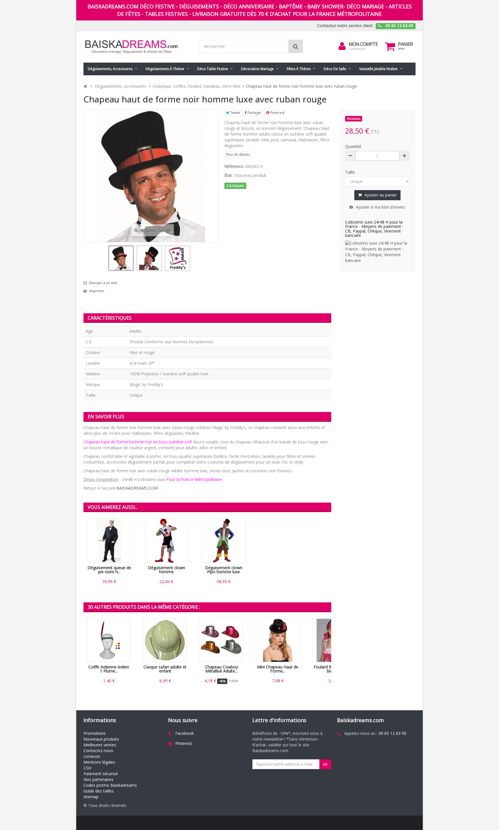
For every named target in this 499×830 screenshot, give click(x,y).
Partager (254, 112)
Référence (233, 166)
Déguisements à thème (165, 68)
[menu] (342, 46)
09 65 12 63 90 (392, 733)
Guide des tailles (98, 791)
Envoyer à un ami (103, 283)
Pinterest (276, 112)
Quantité (353, 146)
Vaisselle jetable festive (378, 68)
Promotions (94, 733)
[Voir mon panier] (390, 46)
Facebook (184, 733)
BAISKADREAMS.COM (137, 488)
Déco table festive (212, 68)
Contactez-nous (98, 750)
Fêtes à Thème (299, 68)
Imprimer (97, 291)
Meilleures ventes (99, 744)
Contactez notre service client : (346, 25)
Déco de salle (335, 68)
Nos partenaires (98, 779)
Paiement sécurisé (100, 773)
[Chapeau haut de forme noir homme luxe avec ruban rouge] (121, 258)
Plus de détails (238, 154)
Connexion (357, 48)
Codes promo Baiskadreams (110, 785)
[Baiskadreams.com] (136, 46)
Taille (350, 172)
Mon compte (363, 44)
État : (229, 175)
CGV (87, 768)
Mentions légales (99, 762)
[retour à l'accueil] (85, 86)
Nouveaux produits (101, 739)
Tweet (234, 112)
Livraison (91, 756)
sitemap (90, 796)
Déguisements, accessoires (110, 68)
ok (325, 764)
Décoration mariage (257, 68)
